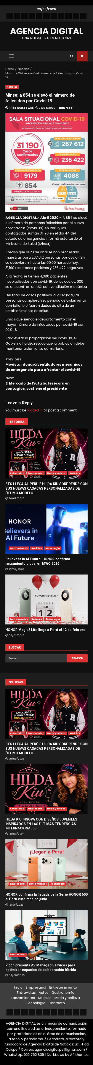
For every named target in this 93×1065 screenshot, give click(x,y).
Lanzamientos (19, 548)
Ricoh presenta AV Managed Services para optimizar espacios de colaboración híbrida (46, 935)
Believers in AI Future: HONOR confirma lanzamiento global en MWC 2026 (46, 529)
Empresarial (35, 473)
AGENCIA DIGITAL (46, 31)
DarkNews (55, 1054)
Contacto (56, 1003)
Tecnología (53, 548)
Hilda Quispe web (21, 108)
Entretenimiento (63, 987)
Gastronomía (62, 992)
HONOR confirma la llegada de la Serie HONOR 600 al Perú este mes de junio (46, 864)
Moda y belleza (56, 473)
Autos (43, 992)
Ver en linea (82, 56)
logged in (35, 410)
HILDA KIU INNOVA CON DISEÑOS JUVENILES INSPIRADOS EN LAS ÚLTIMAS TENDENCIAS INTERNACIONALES (46, 789)
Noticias (12, 87)
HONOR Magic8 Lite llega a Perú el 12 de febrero (46, 599)
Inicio (18, 987)
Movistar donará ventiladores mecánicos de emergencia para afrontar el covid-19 (43, 364)
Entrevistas (26, 992)
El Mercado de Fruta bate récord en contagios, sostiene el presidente (37, 383)
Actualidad (17, 473)
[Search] (71, 56)
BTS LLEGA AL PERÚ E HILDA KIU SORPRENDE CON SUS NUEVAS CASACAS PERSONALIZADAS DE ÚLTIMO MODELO (46, 454)
